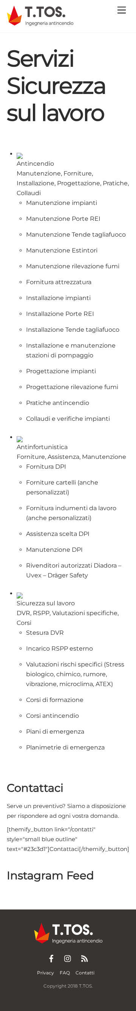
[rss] (84, 957)
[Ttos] (40, 22)
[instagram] (68, 957)
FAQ (65, 973)
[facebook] (51, 957)
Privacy (45, 973)
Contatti (85, 973)
